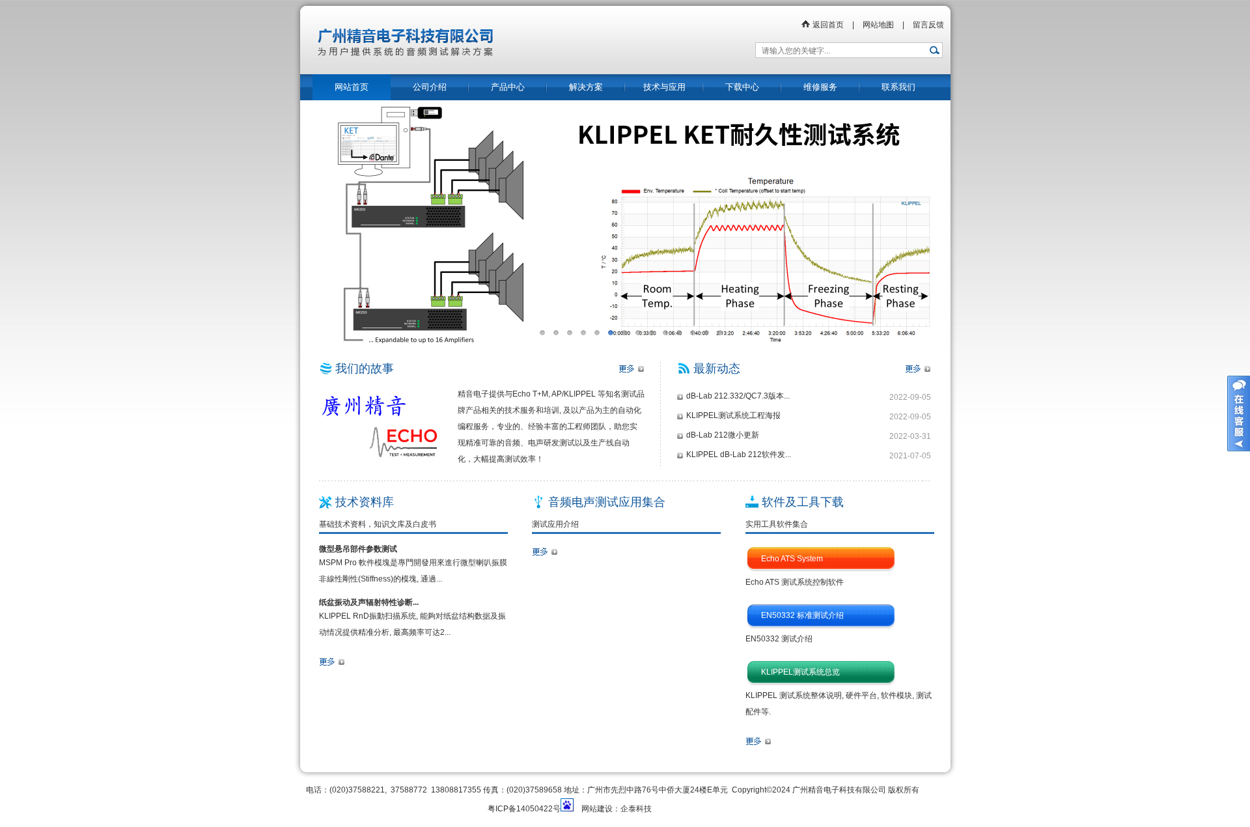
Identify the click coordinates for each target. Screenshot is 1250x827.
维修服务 (820, 87)
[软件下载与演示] (758, 743)
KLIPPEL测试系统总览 (800, 672)
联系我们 (898, 87)
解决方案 (586, 87)
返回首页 (827, 24)
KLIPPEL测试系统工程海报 (733, 415)
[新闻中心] (918, 371)
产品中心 (508, 87)
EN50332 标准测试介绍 (802, 615)
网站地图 (878, 24)
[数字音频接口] (545, 554)
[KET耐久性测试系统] (625, 227)
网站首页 (351, 87)
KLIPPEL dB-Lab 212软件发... (738, 454)
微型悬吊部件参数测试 (358, 549)
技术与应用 (664, 87)
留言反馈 (928, 24)
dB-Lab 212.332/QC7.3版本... (738, 395)
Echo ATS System (792, 558)
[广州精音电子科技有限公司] (504, 71)
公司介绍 (430, 87)
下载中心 (742, 87)
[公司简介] (631, 371)
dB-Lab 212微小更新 (722, 435)
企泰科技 (636, 808)
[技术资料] (332, 664)
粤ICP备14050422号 (524, 808)
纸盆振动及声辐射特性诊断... (369, 602)
